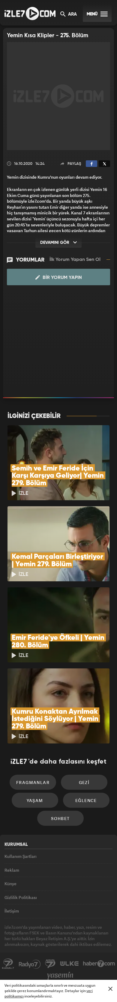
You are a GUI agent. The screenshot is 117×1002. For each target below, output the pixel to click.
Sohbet (60, 818)
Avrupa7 (50, 963)
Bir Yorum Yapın (61, 277)
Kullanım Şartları (20, 856)
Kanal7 (8, 963)
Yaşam (35, 800)
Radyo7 (29, 963)
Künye (10, 883)
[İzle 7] (30, 13)
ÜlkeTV (69, 963)
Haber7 (99, 963)
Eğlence (86, 800)
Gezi (84, 782)
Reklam (11, 870)
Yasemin (60, 975)
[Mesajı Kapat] (110, 988)
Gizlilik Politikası (20, 897)
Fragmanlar (33, 782)
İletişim (11, 911)
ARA (72, 14)
